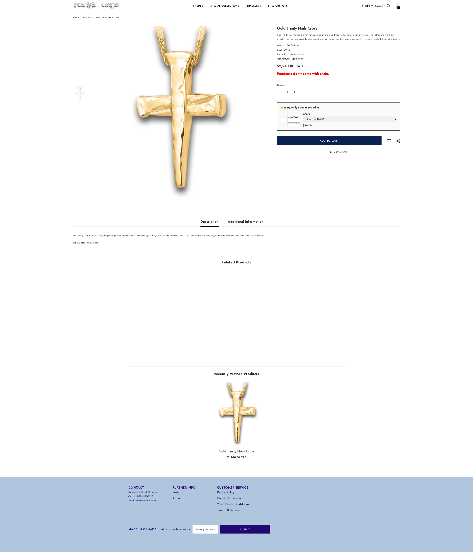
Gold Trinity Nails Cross (236, 451)
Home (76, 17)
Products (87, 17)
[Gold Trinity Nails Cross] (236, 414)
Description (209, 221)
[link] (389, 140)
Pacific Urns (293, 45)
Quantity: (281, 85)
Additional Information (245, 221)
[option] (178, 113)
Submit (245, 529)
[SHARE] (397, 141)
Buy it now (338, 152)
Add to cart (330, 141)
